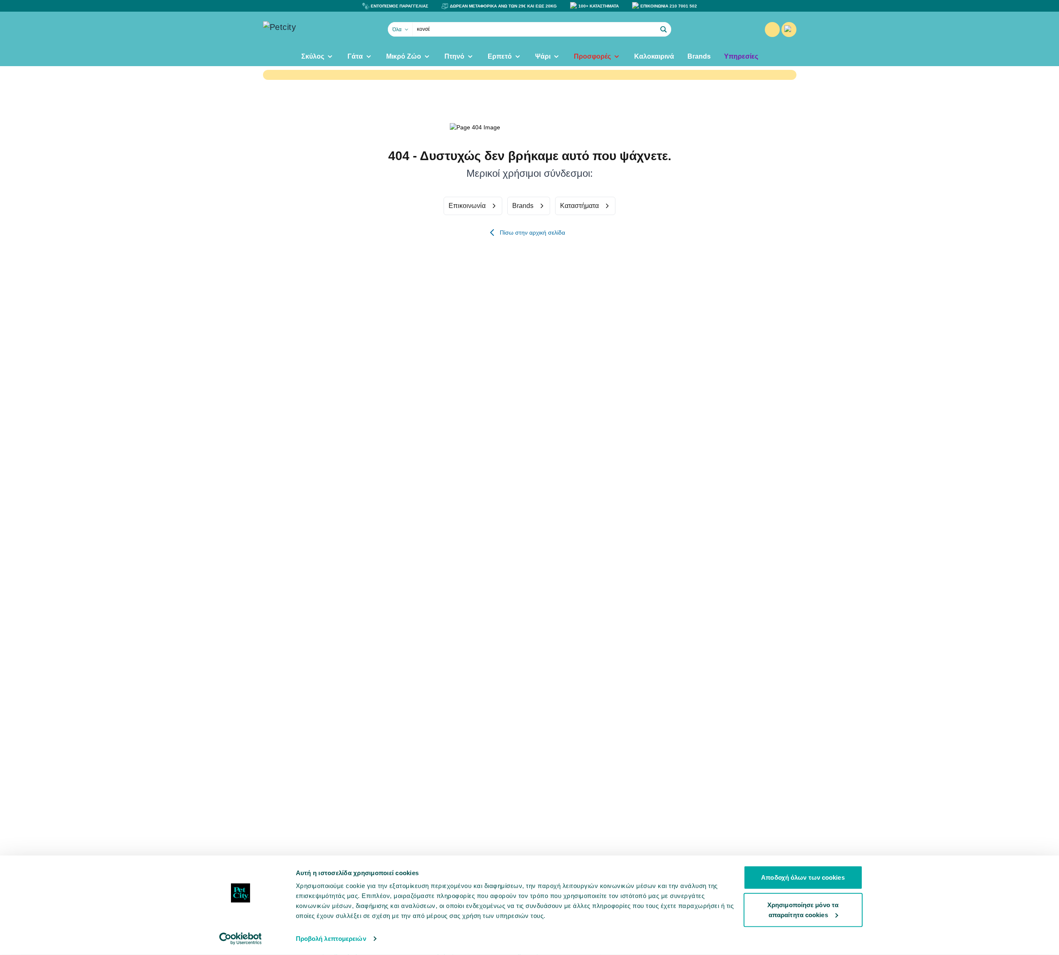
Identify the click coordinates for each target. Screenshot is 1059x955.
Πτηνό (454, 56)
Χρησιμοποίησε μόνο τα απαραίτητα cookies (802, 909)
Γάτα (355, 56)
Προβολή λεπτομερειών (331, 938)
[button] (663, 29)
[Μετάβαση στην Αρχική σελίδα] (304, 29)
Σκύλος (312, 56)
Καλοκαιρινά (654, 56)
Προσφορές (592, 56)
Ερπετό (500, 56)
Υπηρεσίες (741, 56)
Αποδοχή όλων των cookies (802, 877)
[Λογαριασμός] (772, 29)
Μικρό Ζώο (403, 56)
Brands (699, 56)
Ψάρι (543, 56)
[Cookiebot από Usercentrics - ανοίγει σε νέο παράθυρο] (240, 939)
